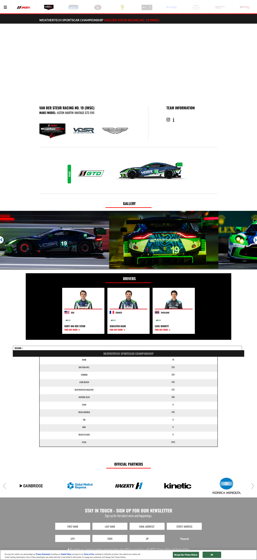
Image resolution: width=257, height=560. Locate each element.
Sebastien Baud (118, 326)
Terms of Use (182, 549)
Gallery (129, 203)
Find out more (71, 329)
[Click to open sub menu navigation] (5, 7)
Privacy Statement (43, 554)
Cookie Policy (66, 554)
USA (72, 312)
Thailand (165, 312)
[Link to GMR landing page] (79, 486)
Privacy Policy (164, 549)
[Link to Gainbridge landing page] (30, 486)
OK (212, 554)
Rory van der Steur (74, 326)
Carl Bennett (162, 326)
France (119, 312)
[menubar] (5, 7)
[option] (54, 240)
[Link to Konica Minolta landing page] (226, 486)
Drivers (129, 278)
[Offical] (175, 120)
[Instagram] (169, 120)
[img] (128, 61)
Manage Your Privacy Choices (186, 554)
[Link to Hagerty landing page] (128, 486)
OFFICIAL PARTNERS (128, 464)
